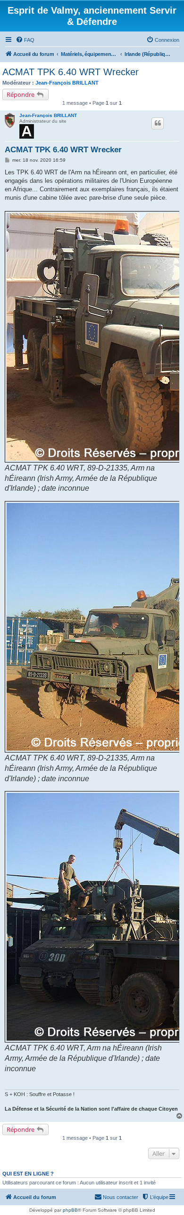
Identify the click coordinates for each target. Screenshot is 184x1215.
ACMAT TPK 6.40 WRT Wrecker (70, 72)
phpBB (70, 1210)
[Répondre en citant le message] (157, 123)
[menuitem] (25, 40)
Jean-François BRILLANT (67, 83)
